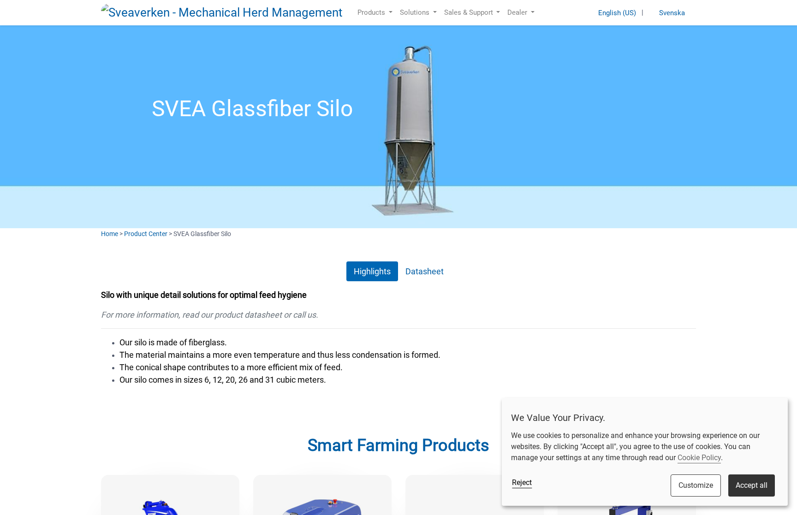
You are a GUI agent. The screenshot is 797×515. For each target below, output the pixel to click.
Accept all (751, 485)
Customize (695, 485)
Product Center (145, 233)
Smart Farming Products (398, 445)
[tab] (372, 271)
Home (109, 233)
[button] (544, 13)
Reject (522, 482)
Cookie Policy (699, 457)
